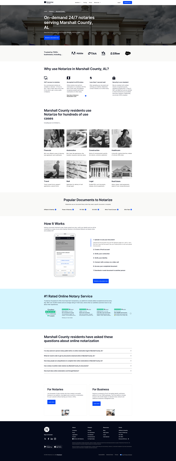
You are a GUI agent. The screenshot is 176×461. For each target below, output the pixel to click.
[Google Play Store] (48, 446)
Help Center (106, 432)
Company (74, 430)
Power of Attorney (123, 432)
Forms (90, 2)
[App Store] (58, 446)
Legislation (74, 434)
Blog (104, 430)
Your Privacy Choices (127, 454)
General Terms (109, 454)
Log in (119, 2)
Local (104, 434)
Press (73, 432)
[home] (53, 2)
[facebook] (48, 438)
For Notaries (90, 434)
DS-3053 (121, 436)
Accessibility (102, 454)
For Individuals (91, 432)
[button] (78, 2)
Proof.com (59, 454)
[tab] (111, 243)
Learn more (51, 402)
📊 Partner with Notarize (78, 438)
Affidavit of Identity (123, 430)
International (106, 436)
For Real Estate (91, 438)
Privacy (116, 454)
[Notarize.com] (47, 429)
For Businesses (91, 436)
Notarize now (127, 2)
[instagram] (55, 438)
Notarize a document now (52, 37)
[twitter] (45, 438)
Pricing (85, 2)
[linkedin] (52, 438)
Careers (74, 436)
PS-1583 (121, 434)
